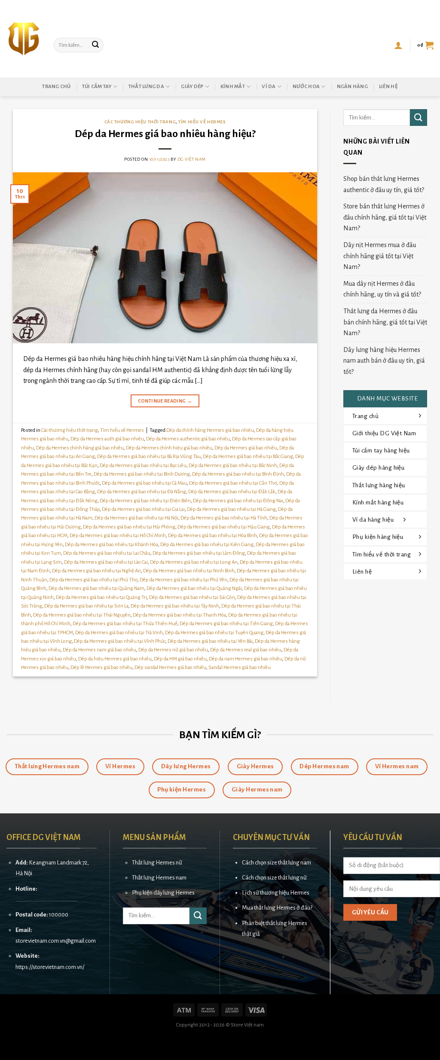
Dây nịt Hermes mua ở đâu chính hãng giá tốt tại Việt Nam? (379, 255)
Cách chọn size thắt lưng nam (276, 862)
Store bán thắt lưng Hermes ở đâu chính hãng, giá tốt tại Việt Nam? (384, 217)
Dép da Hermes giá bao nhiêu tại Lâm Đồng (199, 553)
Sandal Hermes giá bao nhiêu (239, 667)
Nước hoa (306, 86)
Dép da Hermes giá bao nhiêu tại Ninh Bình (189, 571)
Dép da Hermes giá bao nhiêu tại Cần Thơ (233, 483)
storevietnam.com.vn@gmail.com (55, 941)
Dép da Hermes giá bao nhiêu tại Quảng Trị (101, 597)
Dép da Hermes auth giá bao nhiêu (107, 439)
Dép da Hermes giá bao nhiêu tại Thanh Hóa (179, 615)
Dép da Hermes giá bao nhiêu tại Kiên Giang (207, 544)
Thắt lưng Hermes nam (159, 877)
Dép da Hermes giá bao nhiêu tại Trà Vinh (119, 632)
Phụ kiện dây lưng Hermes (163, 892)
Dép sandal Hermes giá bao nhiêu (170, 667)
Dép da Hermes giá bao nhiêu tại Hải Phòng (129, 527)
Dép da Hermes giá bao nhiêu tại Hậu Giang (223, 527)
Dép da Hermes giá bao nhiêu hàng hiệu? (165, 133)
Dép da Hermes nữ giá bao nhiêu (173, 650)
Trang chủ (56, 86)
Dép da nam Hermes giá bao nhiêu (245, 659)
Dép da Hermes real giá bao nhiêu (245, 650)
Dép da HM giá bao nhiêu (180, 659)
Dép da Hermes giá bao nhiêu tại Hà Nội (136, 518)
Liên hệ (388, 86)
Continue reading (165, 400)
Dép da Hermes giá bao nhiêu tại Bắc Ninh (233, 465)
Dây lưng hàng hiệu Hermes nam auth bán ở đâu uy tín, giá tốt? (384, 360)
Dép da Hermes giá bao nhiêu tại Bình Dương (142, 474)
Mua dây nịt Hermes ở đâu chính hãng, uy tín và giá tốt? (382, 289)
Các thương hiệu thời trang (140, 121)
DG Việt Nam (191, 159)
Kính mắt (232, 86)
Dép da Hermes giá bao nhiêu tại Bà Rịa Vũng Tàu (149, 456)
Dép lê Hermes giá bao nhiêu (101, 667)
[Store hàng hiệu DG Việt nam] (23, 38)
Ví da (268, 86)
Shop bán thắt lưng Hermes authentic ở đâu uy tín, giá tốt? (383, 184)
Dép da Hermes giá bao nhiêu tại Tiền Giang (226, 623)
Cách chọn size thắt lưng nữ (274, 877)
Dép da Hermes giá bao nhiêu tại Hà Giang (231, 509)
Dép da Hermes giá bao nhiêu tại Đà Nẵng (141, 492)
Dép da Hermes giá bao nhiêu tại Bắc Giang (248, 456)
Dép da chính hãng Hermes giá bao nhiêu (210, 430)
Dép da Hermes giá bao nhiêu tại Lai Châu (106, 553)
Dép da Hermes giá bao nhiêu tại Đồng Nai (238, 501)
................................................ (46, 899)
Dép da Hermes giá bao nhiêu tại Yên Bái (210, 641)
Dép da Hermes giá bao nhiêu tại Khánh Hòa (111, 544)
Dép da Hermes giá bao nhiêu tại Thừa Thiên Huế (125, 623)
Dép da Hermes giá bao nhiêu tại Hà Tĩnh (223, 518)
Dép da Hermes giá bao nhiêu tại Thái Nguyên (82, 615)
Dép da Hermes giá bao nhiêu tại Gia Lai (143, 509)
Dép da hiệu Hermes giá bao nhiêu (115, 659)
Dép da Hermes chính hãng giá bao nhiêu (80, 448)
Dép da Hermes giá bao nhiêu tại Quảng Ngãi (194, 588)
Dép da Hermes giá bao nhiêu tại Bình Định (238, 474)
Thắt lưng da (146, 86)
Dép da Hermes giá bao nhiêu (245, 448)
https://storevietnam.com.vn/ (49, 967)
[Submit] (96, 45)
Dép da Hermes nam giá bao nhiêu (99, 650)
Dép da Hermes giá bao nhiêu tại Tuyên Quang (214, 632)
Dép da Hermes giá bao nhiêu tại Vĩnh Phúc (119, 641)
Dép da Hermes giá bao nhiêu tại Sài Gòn (192, 597)
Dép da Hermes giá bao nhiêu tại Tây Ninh (175, 606)
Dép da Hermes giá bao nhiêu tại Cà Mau (144, 483)
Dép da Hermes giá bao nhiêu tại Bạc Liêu (143, 465)
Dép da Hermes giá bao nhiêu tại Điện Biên (145, 501)
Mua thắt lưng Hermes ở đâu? (277, 907)
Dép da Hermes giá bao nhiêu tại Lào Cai (106, 562)
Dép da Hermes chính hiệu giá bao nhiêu (169, 448)
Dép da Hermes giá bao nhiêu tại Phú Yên (183, 580)
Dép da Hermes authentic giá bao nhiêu (188, 439)
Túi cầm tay (97, 86)
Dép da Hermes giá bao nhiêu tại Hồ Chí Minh (118, 535)
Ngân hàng (352, 86)
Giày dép (192, 86)
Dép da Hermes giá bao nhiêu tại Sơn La (86, 606)
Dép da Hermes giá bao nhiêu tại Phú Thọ (93, 580)
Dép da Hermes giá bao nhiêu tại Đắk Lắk (231, 492)
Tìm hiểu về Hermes (202, 121)
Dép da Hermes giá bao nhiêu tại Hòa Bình (212, 535)
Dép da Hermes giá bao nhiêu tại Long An (194, 562)
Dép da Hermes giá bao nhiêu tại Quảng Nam (96, 588)
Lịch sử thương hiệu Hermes (275, 892)
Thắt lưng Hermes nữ (157, 862)
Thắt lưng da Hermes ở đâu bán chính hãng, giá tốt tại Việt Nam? (385, 322)
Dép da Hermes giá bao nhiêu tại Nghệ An (96, 571)
